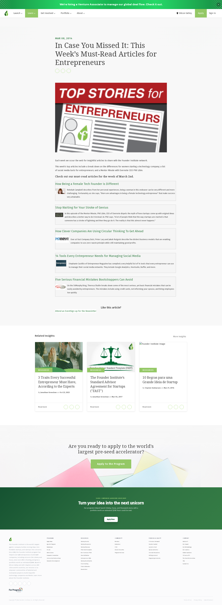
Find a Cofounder (85, 566)
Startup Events (85, 541)
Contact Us (186, 563)
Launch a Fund (153, 547)
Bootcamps (50, 547)
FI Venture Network (154, 541)
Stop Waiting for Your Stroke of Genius (81, 207)
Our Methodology (187, 547)
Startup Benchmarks (86, 561)
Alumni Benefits (119, 549)
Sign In (212, 13)
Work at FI (185, 541)
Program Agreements (154, 558)
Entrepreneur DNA (86, 558)
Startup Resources (86, 544)
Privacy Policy (198, 600)
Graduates (117, 544)
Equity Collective (153, 549)
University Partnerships (54, 558)
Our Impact (185, 544)
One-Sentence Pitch (86, 552)
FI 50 (116, 547)
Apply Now (49, 541)
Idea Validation (85, 555)
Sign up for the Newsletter (83, 311)
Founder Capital (153, 544)
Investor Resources (154, 552)
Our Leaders (186, 549)
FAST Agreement (153, 555)
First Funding (84, 563)
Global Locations (187, 552)
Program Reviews (119, 552)
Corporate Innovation (52, 555)
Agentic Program (51, 544)
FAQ (184, 561)
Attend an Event (62, 311)
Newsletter (84, 569)
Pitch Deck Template (86, 549)
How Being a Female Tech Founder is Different (87, 184)
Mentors (117, 541)
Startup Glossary (85, 547)
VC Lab (48, 549)
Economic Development (53, 561)
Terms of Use (187, 600)
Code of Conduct (208, 600)
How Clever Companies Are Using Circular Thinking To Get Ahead (99, 231)
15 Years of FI (186, 555)
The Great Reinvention (189, 558)
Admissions (50, 552)
